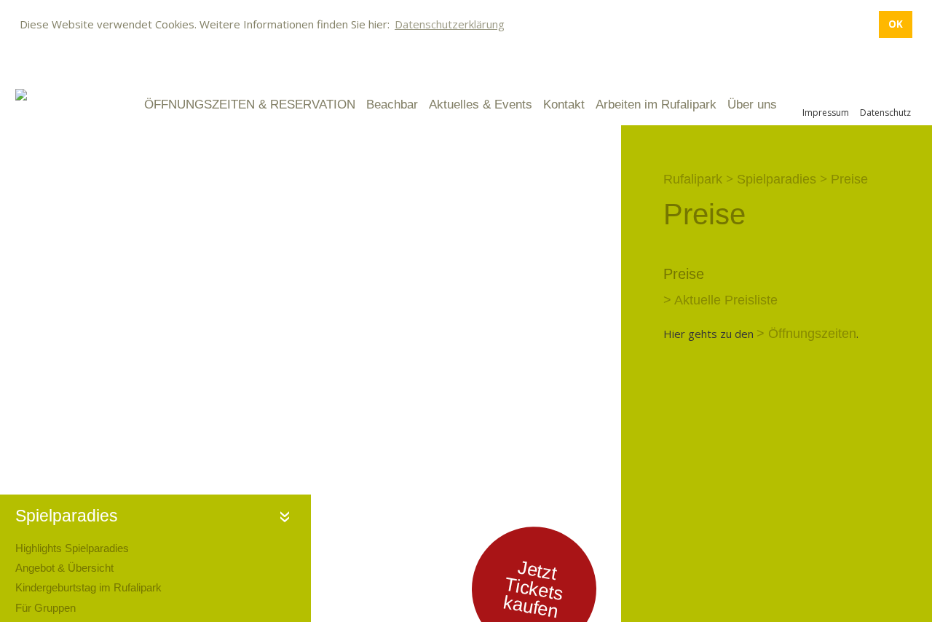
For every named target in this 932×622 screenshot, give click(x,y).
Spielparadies (66, 516)
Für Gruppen (45, 608)
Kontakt (564, 104)
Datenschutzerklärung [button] (450, 24)
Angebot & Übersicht (64, 568)
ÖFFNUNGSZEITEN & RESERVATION (249, 104)
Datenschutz (885, 112)
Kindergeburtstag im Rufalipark (88, 587)
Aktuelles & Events (480, 104)
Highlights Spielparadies (72, 548)
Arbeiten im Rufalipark (656, 104)
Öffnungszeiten (812, 333)
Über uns (752, 104)
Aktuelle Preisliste (726, 300)
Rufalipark (692, 179)
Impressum (825, 112)
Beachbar (392, 104)
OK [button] (895, 24)
